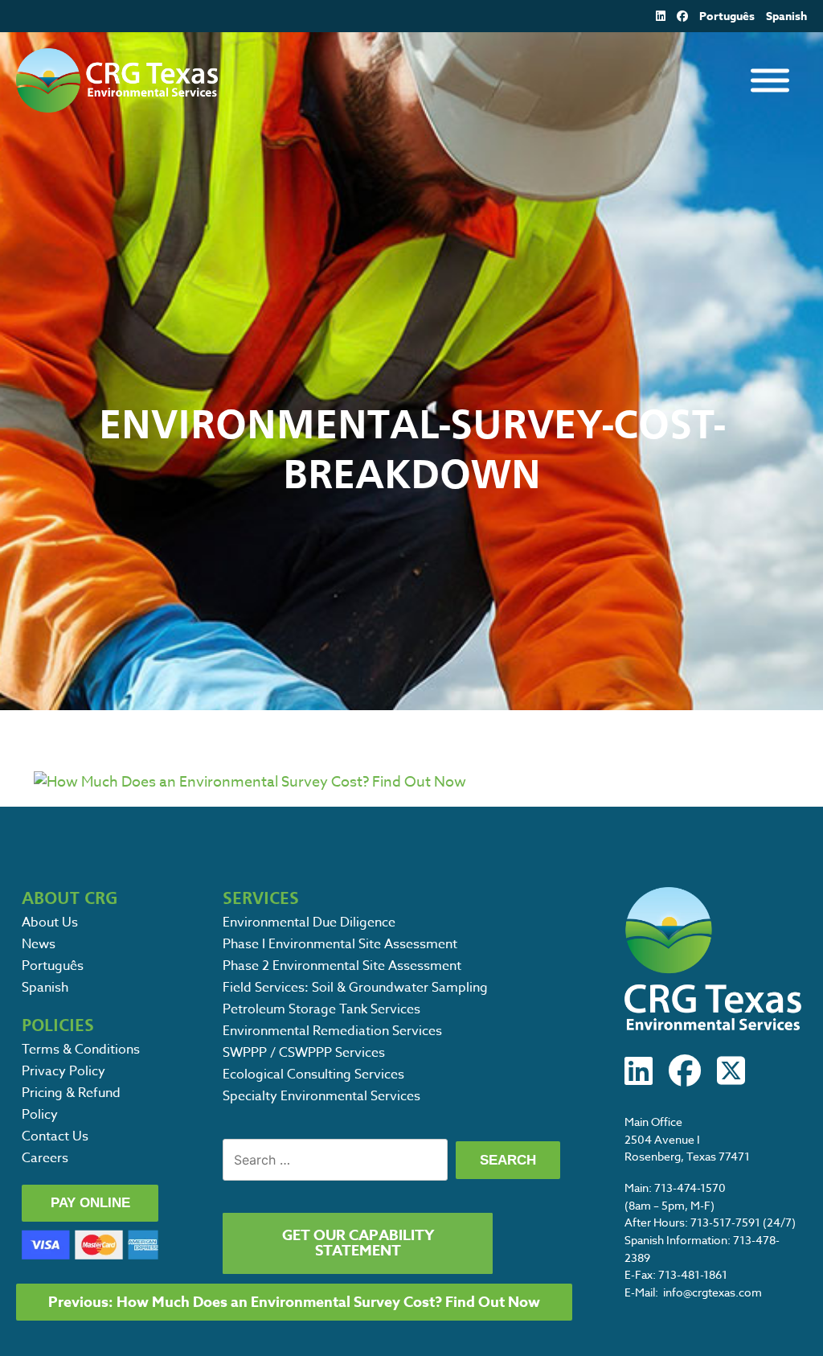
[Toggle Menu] (770, 80)
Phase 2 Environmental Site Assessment (342, 966)
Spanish (786, 16)
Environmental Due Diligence (309, 922)
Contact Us (55, 1136)
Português (727, 16)
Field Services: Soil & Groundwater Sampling (355, 987)
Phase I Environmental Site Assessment (340, 944)
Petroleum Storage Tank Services (321, 1009)
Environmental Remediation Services (332, 1031)
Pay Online (90, 1202)
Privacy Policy (63, 1071)
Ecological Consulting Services (313, 1074)
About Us (50, 922)
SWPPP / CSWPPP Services (304, 1052)
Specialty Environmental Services (321, 1096)
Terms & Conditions (81, 1049)
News (38, 944)
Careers (45, 1158)
